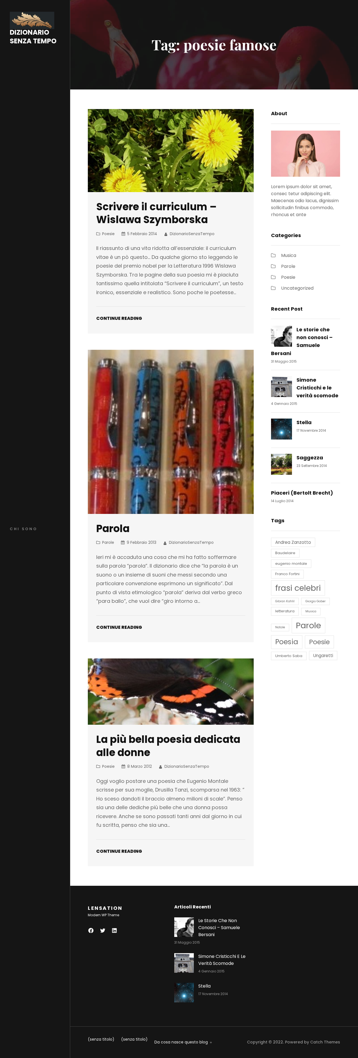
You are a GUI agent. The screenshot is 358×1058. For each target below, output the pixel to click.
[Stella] (281, 430)
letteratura (285, 611)
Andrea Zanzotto (293, 542)
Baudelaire (285, 553)
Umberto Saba (288, 655)
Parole (108, 542)
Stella (304, 422)
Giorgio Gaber (315, 601)
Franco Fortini (287, 574)
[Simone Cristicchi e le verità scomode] (281, 387)
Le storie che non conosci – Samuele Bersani (219, 927)
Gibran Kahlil (285, 601)
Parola (112, 528)
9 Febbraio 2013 (141, 542)
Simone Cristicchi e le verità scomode (317, 387)
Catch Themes (325, 1042)
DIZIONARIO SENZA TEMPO (33, 37)
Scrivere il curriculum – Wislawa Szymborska (156, 213)
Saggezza (309, 457)
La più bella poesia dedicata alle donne (168, 746)
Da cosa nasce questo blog (181, 1042)
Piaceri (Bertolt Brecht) (302, 492)
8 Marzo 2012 (139, 766)
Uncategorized (297, 288)
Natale (280, 627)
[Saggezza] (281, 465)
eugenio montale (291, 563)
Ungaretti (323, 655)
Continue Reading (119, 318)
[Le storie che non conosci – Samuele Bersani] (281, 337)
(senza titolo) (101, 1039)
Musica (288, 255)
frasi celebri (298, 588)
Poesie (108, 234)
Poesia (286, 642)
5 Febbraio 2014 (142, 234)
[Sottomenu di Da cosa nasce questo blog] (210, 1042)
